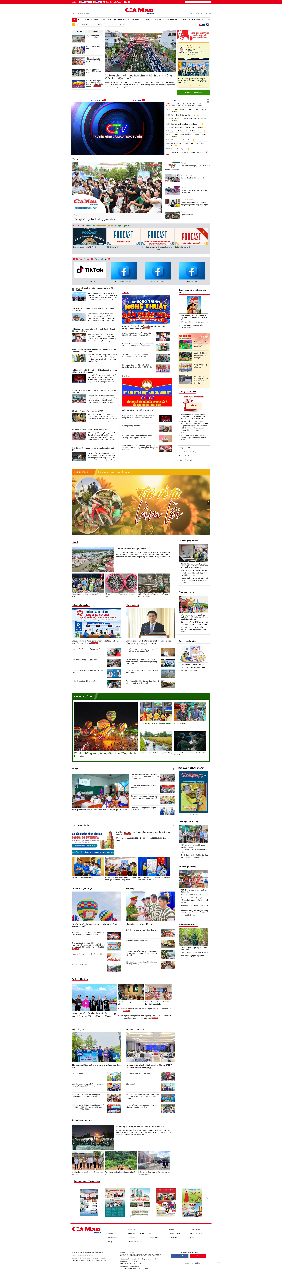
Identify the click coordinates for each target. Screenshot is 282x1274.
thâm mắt (188, 452)
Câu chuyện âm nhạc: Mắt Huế (182, 140)
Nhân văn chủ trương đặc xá (114, 25)
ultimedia (108, 2)
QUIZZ (192, 1238)
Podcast (78, 225)
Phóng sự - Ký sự (186, 592)
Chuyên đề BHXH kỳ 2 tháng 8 (192, 178)
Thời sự (80, 19)
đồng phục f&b (184, 448)
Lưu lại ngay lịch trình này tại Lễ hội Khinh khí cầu (194, 191)
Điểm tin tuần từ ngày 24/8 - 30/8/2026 (195, 166)
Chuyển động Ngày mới (179, 149)
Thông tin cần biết (187, 391)
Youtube (197, 1256)
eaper (118, 2)
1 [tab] (186, 85)
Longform (103, 472)
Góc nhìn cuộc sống (187, 641)
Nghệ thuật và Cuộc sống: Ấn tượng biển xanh (187, 131)
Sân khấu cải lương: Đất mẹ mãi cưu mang (186, 124)
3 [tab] (193, 85)
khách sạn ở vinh (192, 456)
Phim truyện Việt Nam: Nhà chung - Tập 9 (186, 127)
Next (174, 45)
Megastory (115, 472)
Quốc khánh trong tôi (182, 247)
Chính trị (88, 19)
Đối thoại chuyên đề (104, 225)
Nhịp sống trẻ (201, 19)
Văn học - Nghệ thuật (123, 225)
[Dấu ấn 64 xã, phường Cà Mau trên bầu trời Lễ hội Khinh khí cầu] (96, 906)
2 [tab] (190, 85)
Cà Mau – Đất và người (158, 281)
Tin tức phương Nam (90, 281)
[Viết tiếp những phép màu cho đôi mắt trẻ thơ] (190, 741)
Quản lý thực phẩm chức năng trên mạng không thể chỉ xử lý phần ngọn (194, 203)
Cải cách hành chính (114, 19)
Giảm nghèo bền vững (188, 821)
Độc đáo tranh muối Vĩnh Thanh (84, 247)
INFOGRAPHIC (153, 1238)
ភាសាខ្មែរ (73, 2)
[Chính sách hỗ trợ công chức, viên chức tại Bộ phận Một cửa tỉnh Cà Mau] (96, 623)
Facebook (179, 1256)
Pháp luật (157, 19)
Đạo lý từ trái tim (187, 215)
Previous (106, 45)
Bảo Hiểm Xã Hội (186, 175)
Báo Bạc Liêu (192, 281)
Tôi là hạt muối (112, 247)
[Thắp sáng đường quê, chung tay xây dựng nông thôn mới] (96, 1047)
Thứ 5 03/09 (184, 104)
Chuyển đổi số (128, 19)
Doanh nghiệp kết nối (188, 540)
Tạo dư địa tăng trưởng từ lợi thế (89, 25)
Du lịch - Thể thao (188, 19)
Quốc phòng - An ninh (143, 19)
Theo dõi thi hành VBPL (189, 200)
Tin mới (80, 32)
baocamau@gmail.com (132, 1266)
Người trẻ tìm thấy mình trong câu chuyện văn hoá (157, 248)
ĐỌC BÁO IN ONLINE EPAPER (191, 768)
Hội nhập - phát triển (135, 1029)
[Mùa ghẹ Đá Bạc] (190, 711)
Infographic (127, 472)
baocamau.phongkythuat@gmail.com (134, 1268)
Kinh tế (96, 19)
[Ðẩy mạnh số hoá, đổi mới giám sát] (147, 393)
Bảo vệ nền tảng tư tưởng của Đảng (192, 291)
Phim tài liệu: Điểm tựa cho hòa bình (184, 115)
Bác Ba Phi (90, 225)
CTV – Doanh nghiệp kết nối (124, 281)
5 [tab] (199, 85)
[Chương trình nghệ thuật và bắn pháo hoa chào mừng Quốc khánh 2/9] (146, 309)
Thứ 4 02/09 (178, 104)
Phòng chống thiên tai (188, 924)
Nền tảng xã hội (83, 259)
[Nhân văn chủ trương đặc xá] (150, 906)
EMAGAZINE (173, 1238)
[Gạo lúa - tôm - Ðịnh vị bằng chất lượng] (156, 741)
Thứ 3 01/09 (173, 104)
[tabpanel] (193, 61)
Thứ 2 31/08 (168, 104)
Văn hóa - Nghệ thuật (171, 19)
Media (76, 159)
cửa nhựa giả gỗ (185, 460)
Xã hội (102, 19)
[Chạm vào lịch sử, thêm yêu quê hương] (156, 711)
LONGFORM (132, 1238)
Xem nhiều (95, 32)
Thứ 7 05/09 (194, 104)
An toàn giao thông (187, 866)
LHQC (128, 2)
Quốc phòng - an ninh (82, 1120)
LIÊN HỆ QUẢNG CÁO (135, 1242)
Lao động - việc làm (81, 825)
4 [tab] (196, 85)
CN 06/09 (199, 104)
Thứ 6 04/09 (189, 104)
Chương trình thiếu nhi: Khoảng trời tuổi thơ (186, 152)
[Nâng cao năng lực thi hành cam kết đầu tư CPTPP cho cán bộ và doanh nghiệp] (150, 1047)
